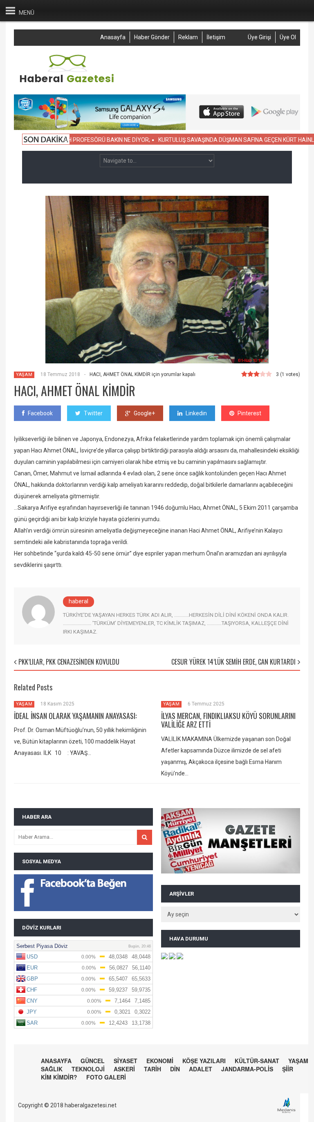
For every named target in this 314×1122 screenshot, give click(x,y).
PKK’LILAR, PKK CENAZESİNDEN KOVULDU (68, 662)
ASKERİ (124, 1069)
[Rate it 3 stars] (256, 374)
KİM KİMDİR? (59, 1077)
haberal (78, 601)
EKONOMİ (159, 1061)
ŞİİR (287, 1069)
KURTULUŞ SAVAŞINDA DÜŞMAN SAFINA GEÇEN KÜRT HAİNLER (223, 140)
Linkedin (196, 413)
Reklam (188, 37)
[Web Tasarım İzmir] (288, 1112)
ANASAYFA (56, 1061)
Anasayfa (113, 37)
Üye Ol (288, 37)
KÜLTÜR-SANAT (257, 1061)
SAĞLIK (52, 1069)
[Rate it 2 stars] (250, 374)
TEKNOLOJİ (88, 1069)
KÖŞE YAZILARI (204, 1061)
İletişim (215, 37)
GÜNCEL (93, 1061)
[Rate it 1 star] (244, 374)
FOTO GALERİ (106, 1077)
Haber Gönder (152, 37)
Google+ (144, 413)
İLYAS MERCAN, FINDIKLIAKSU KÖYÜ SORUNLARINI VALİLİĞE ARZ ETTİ (228, 720)
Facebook (40, 413)
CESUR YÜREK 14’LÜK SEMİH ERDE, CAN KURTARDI (233, 662)
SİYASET (125, 1061)
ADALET (200, 1069)
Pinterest (249, 413)
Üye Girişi (259, 37)
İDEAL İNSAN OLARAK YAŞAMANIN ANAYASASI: (75, 715)
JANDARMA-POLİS (247, 1069)
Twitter (93, 413)
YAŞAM (24, 374)
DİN (175, 1069)
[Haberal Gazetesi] (67, 81)
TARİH (152, 1069)
